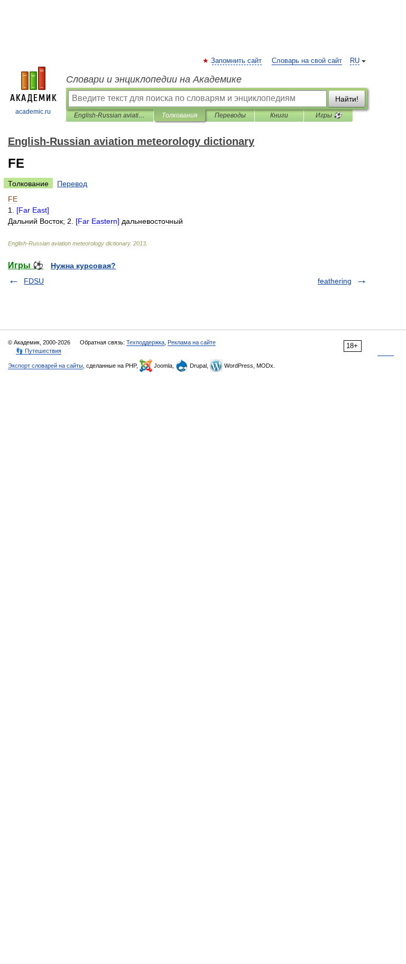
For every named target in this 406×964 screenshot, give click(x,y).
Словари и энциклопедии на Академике (154, 79)
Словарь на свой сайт (307, 61)
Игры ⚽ (329, 115)
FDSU (34, 281)
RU (354, 61)
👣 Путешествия (38, 351)
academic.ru (33, 111)
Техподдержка (145, 342)
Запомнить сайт (237, 61)
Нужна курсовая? (83, 265)
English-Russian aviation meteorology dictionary (109, 115)
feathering (335, 281)
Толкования (179, 115)
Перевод (72, 183)
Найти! (346, 99)
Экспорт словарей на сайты (45, 365)
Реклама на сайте (192, 342)
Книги (279, 115)
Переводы (230, 115)
